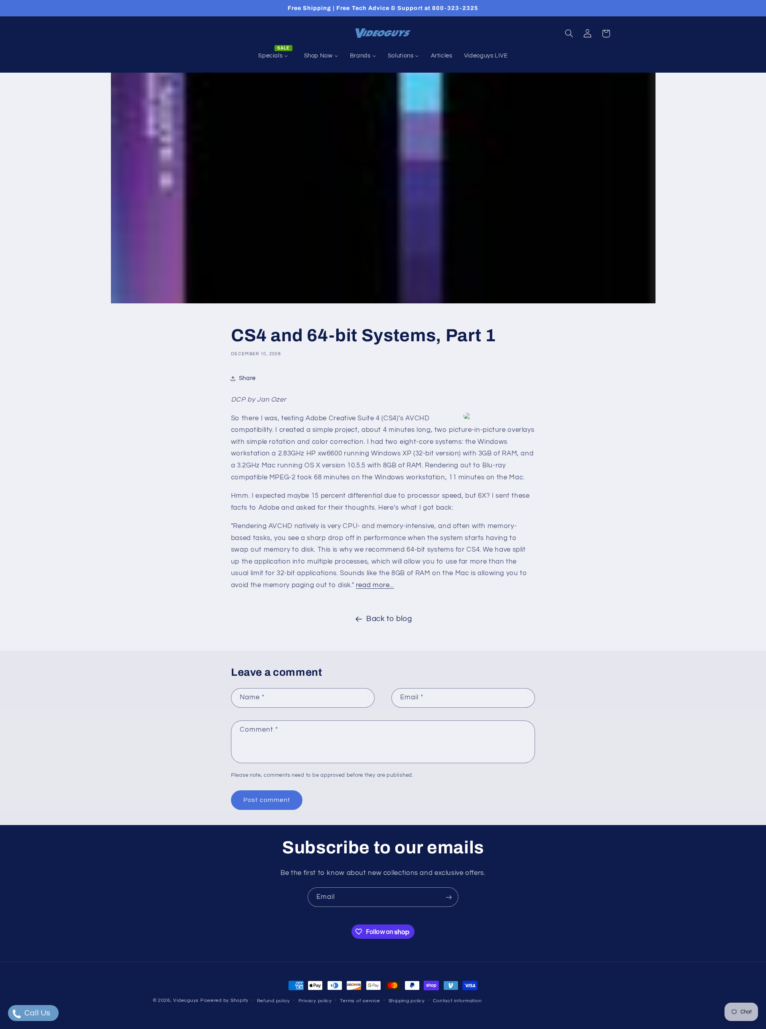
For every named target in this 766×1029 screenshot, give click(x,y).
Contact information (457, 1001)
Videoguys (186, 1000)
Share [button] (247, 378)
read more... (375, 585)
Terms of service (360, 1001)
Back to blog (389, 619)
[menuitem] (275, 56)
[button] (569, 33)
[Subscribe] (449, 897)
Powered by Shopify (224, 1000)
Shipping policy (407, 1001)
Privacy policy (315, 1001)
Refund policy (273, 1001)
